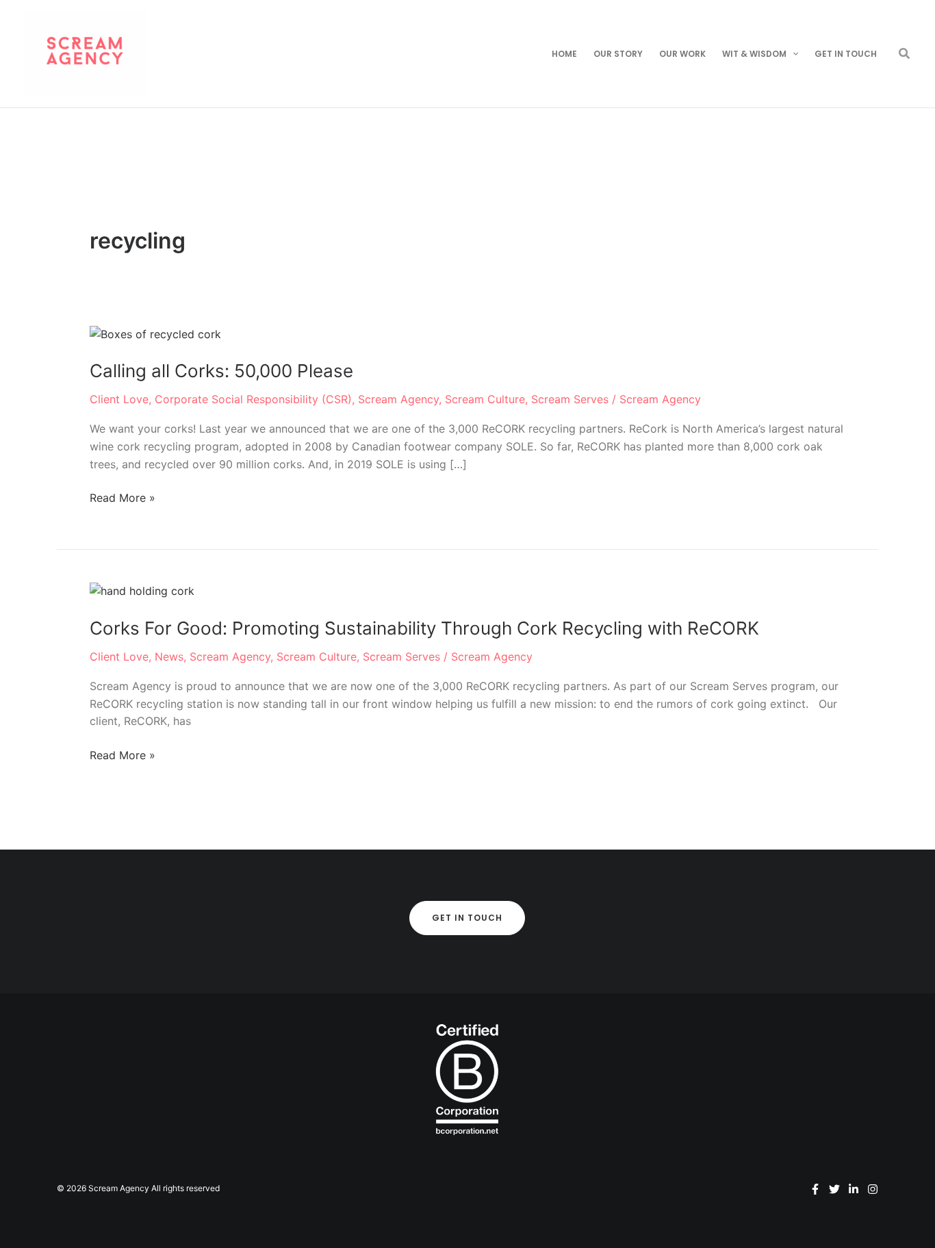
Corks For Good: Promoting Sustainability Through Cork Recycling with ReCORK (424, 628)
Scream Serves (570, 399)
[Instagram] (872, 1189)
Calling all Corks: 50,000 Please (221, 370)
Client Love (119, 399)
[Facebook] (815, 1189)
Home (564, 54)
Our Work (682, 54)
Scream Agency (398, 399)
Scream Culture (485, 399)
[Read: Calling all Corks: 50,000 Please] (155, 333)
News (169, 656)
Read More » (122, 498)
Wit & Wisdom (754, 54)
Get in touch (846, 54)
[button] (792, 54)
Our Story (618, 54)
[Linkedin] (853, 1189)
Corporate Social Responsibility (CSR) (253, 399)
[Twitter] (834, 1189)
